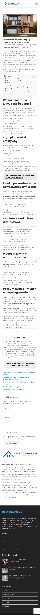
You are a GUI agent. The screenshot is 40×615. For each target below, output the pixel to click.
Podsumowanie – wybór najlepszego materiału (18, 92)
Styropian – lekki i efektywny (15, 81)
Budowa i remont (10, 47)
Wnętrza (7, 598)
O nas (6, 538)
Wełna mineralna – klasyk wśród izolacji (18, 79)
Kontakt (7, 542)
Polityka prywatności (11, 550)
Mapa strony (8, 546)
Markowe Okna (21, 45)
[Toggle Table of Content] (33, 76)
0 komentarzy (23, 47)
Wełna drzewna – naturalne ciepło (17, 89)
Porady (6, 606)
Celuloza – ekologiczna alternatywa (18, 87)
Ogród (6, 602)
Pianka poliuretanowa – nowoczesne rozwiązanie (18, 84)
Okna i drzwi (8, 590)
